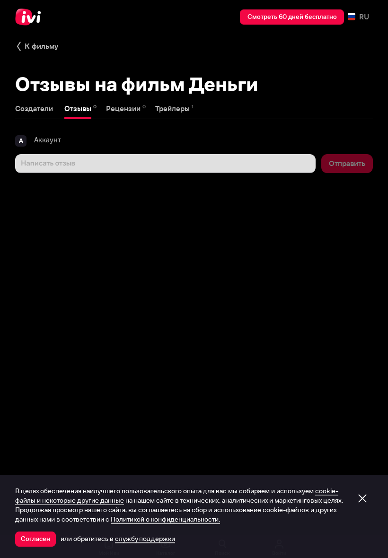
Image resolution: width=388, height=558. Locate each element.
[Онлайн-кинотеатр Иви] (30, 17)
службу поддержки (145, 538)
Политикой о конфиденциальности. (165, 519)
